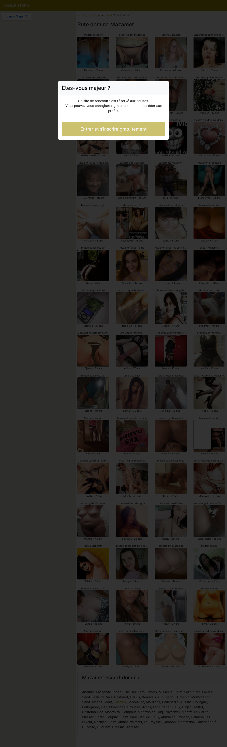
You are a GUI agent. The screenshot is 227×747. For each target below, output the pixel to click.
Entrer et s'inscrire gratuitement (113, 129)
